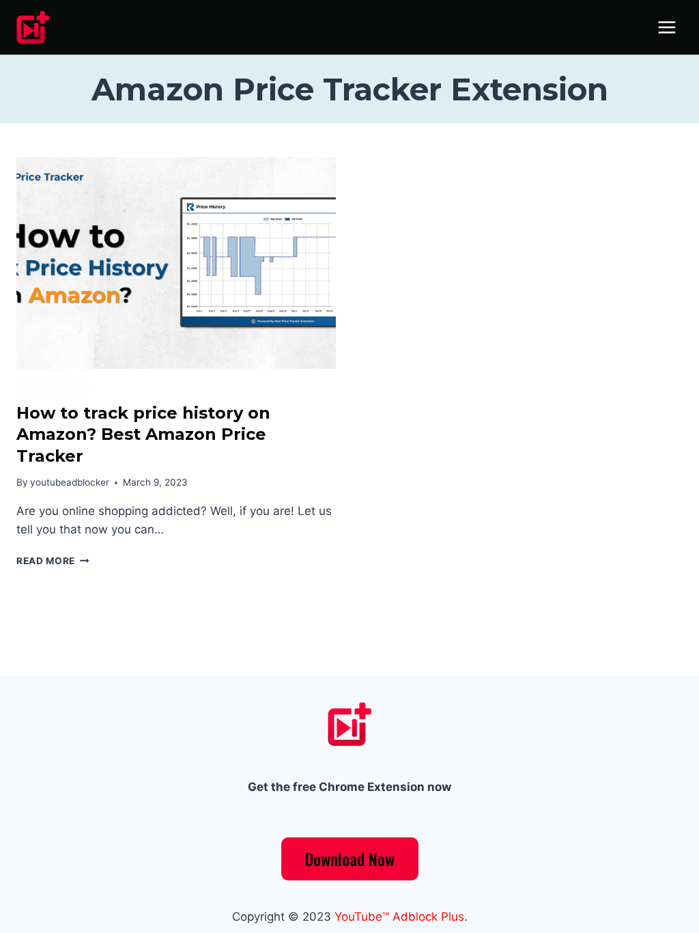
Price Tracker (54, 387)
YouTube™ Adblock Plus (399, 916)
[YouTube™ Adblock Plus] (38, 27)
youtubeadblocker (69, 482)
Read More (52, 560)
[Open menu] (667, 27)
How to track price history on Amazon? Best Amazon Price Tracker (143, 434)
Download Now (350, 858)
